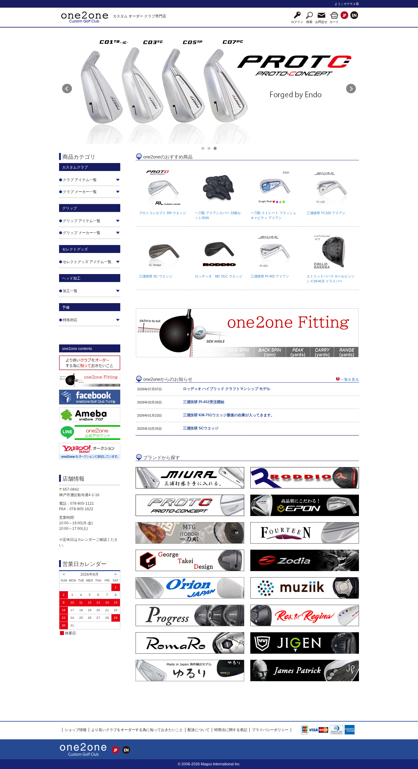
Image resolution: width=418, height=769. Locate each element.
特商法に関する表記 (230, 730)
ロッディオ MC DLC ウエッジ (218, 276)
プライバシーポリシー (270, 730)
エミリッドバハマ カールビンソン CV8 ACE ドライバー (331, 278)
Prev (67, 89)
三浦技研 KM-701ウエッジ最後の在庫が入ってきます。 (228, 415)
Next (351, 89)
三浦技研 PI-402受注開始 (203, 402)
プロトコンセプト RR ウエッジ (162, 213)
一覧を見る (350, 379)
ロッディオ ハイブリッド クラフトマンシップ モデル (226, 389)
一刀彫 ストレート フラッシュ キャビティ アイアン (273, 215)
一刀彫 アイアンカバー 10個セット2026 (218, 215)
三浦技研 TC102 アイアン (326, 213)
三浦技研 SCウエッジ (200, 428)
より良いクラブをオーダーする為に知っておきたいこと (137, 730)
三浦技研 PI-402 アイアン (270, 276)
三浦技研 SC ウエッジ (155, 276)
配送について (199, 730)
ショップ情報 (76, 730)
